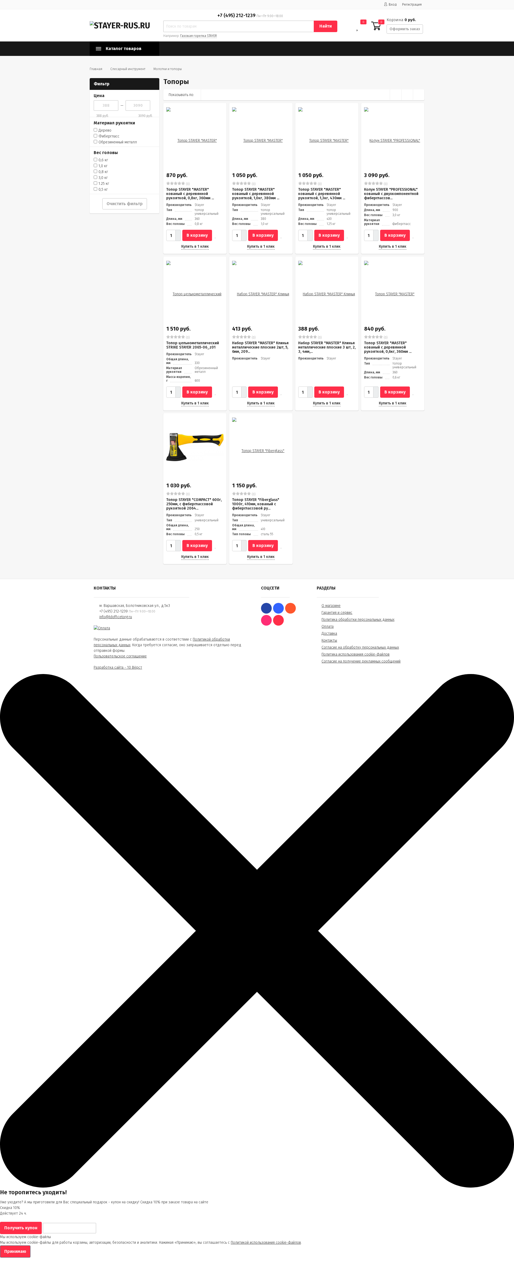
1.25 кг (104, 183)
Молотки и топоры (167, 69)
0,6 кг (103, 160)
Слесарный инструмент (127, 69)
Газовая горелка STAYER (198, 36)
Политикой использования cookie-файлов (266, 1242)
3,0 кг (103, 177)
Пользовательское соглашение (120, 656)
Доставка (329, 633)
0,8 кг (103, 172)
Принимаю (15, 1251)
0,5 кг (103, 189)
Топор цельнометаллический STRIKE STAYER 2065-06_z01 (192, 345)
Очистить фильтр (125, 203)
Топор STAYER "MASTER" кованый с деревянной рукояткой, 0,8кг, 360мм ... (190, 193)
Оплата (328, 626)
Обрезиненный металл (118, 142)
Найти (325, 26)
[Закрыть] (257, 1186)
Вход (393, 4)
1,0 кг (103, 166)
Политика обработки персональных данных (358, 619)
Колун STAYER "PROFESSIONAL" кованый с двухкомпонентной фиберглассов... (391, 193)
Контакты (329, 640)
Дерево (105, 130)
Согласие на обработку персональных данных (360, 647)
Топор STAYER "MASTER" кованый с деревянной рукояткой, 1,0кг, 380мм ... (255, 193)
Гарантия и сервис (337, 612)
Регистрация (412, 4)
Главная (96, 69)
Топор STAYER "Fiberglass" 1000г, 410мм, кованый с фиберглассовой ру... (255, 504)
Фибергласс (109, 136)
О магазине (331, 605)
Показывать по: (181, 95)
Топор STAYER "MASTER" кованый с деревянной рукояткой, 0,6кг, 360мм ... (387, 347)
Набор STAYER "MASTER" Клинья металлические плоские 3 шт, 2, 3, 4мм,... (327, 347)
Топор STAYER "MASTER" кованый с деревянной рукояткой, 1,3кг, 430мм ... (321, 193)
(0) (187, 184)
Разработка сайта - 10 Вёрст (118, 667)
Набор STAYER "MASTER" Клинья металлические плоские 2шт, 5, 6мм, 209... (260, 347)
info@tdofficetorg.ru (115, 617)
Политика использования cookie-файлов (356, 654)
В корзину (197, 235)
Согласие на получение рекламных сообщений (361, 661)
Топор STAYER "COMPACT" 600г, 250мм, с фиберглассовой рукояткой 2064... (194, 504)
